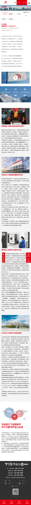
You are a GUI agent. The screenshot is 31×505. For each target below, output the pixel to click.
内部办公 (23, 483)
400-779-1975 (19, 468)
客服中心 (23, 480)
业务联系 (9, 483)
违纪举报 (16, 486)
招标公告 (9, 480)
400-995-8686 (18, 473)
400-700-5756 (18, 470)
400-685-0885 (18, 475)
